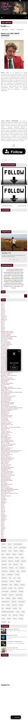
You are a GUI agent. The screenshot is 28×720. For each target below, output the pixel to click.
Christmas (21, 554)
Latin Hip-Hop (4, 581)
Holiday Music (10, 574)
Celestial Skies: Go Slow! (5, 460)
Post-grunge (4, 594)
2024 (3, 497)
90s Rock (9, 544)
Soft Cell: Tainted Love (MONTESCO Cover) (9, 493)
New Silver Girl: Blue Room (12, 647)
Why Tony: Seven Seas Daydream (7, 403)
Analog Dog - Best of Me (5, 356)
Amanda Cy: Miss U (4, 433)
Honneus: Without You (5, 394)
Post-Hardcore (13, 591)
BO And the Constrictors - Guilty (7, 424)
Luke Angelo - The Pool (5, 345)
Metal (11, 584)
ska (8, 621)
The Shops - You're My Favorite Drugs (8, 444)
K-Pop (19, 577)
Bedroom (8, 554)
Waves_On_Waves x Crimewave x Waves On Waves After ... (12, 407)
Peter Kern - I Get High (5, 442)
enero (3, 313)
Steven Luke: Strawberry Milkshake (7, 402)
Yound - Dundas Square (5, 361)
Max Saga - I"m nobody (5, 453)
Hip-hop (3, 574)
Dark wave (24, 561)
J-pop (10, 577)
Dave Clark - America (5, 420)
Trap (20, 608)
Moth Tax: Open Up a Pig (5, 435)
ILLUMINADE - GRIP (4, 470)
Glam (18, 571)
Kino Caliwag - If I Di (6, 253)
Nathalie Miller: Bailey (5, 405)
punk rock (4, 621)
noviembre (4, 317)
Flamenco (11, 567)
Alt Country (4, 547)
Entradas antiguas (21, 205)
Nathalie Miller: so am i (5, 413)
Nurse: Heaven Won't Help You (7, 415)
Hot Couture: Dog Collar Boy (6, 397)
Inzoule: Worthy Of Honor (6, 492)
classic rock (4, 615)
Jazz (14, 577)
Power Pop (11, 594)
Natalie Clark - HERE (5, 348)
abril (2, 309)
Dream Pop (16, 564)
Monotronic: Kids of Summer (6, 459)
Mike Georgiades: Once (5, 401)
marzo (3, 310)
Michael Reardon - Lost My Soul (7, 387)
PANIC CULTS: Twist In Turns (6, 473)
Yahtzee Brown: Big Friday (6, 495)
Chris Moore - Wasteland (5, 374)
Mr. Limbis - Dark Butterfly (6, 343)
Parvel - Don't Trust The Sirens (6, 339)
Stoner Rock (8, 608)
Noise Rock (4, 588)
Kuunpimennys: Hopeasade (6, 410)
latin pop (15, 618)
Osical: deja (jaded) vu (5, 380)
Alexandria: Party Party (5, 466)
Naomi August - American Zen (13, 629)
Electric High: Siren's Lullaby (6, 416)
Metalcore (16, 584)
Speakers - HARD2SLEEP (5, 449)
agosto (3, 304)
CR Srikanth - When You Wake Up (7, 332)
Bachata (21, 550)
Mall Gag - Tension (4, 368)
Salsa (3, 605)
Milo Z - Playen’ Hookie (5, 341)
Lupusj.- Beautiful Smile (5, 393)
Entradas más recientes (7, 205)
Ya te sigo (24, 717)
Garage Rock (12, 571)
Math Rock (18, 581)
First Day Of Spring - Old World (7, 365)
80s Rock (3, 544)
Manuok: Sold (3, 481)
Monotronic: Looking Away (6, 457)
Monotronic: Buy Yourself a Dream (7, 458)
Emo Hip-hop (4, 567)
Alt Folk (10, 547)
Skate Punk (14, 605)
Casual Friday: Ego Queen (6, 398)
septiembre (4, 319)
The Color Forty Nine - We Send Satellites (9, 336)
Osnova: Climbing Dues (5, 438)
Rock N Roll (14, 601)
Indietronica (4, 577)
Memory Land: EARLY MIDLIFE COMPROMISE (9, 489)
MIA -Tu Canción (4, 370)
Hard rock (23, 571)
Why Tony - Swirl (4, 340)
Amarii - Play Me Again (5, 428)
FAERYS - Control (4, 346)
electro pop (15, 615)
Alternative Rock (5, 29)
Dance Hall (4, 561)
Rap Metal (8, 598)
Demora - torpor (4, 425)
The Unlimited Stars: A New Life (7, 440)
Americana (4, 550)
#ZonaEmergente (18, 283)
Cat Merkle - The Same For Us (6, 432)
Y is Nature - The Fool (5, 350)
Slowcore (21, 605)
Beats (3, 554)
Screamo (8, 605)
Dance (22, 557)
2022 (2, 525)
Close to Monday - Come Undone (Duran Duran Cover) (11, 450)
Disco (10, 564)
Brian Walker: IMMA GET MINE (6, 480)
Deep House (4, 564)
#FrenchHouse (15, 284)
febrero (3, 311)
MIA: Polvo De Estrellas (5, 384)
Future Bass (22, 567)
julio (2, 305)
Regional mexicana (5, 601)
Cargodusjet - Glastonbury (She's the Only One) (10, 451)
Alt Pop (15, 547)
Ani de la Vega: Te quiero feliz (6, 454)
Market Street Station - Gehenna (7, 331)
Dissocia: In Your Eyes (5, 486)
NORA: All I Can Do (4, 463)
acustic (17, 611)
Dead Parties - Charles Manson (7, 337)
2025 (3, 314)
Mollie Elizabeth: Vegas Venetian (7, 490)
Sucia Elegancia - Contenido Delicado (14, 641)
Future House (4, 571)
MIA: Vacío (3, 385)
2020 (2, 534)
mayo (3, 308)
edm (10, 615)
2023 (3, 514)
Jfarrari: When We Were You (6, 400)
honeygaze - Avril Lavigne (6, 423)
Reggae (14, 598)
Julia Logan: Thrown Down (6, 464)
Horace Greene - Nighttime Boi (6, 353)
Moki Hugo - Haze (4, 371)
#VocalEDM (21, 284)
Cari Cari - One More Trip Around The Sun (9, 406)
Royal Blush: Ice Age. (5, 411)
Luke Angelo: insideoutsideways (7, 383)
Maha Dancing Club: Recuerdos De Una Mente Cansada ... (12, 392)
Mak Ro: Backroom (4, 414)
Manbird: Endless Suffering (6, 437)
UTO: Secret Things (4, 419)
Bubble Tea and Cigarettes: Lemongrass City (9, 409)
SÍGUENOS (14, 367)
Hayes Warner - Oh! (4, 446)
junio (3, 306)
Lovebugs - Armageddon (5, 335)
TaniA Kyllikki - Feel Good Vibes (7, 471)
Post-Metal (21, 591)
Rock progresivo (22, 601)
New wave (22, 584)
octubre (3, 318)
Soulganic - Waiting (4, 389)
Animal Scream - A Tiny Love (6, 422)
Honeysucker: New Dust (5, 477)
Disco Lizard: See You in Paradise (7, 467)
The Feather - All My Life (5, 431)
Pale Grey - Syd (4, 429)
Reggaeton (20, 598)
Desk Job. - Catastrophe (5, 354)
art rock (22, 611)
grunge (3, 618)
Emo (21, 564)
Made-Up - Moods (4, 376)
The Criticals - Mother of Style (6, 344)
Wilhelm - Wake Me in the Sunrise (7, 441)
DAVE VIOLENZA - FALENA (6, 468)
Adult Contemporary (18, 544)
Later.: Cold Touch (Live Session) (7, 472)
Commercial (10, 557)
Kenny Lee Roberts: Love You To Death (8, 396)
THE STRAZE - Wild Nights (6, 333)
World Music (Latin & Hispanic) (8, 611)
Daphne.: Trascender (5, 462)
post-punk (21, 618)
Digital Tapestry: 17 (4, 485)
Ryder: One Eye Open (5, 455)
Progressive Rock (19, 594)
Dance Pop (11, 561)
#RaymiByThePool (7, 284)
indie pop (9, 618)
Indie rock (12, 29)
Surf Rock (15, 608)
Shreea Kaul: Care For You (6, 476)
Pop (15, 588)
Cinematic (4, 557)
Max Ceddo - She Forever (12, 635)
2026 (3, 302)
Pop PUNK (21, 588)
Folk (16, 567)
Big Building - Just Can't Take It (7, 447)
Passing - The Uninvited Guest (6, 378)
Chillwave (14, 554)
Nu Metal (10, 588)
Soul (3, 608)
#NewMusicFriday (8, 286)
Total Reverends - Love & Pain (6, 390)
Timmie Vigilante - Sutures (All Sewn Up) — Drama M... (11, 388)
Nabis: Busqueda (4, 436)
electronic (21, 615)
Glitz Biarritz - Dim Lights (5, 357)
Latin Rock (12, 581)
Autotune (16, 550)
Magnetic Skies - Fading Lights (7, 372)
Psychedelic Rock (20, 29)
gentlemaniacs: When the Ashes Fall (8, 379)
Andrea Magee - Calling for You (7, 359)
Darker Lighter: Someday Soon (7, 484)
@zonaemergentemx (10, 269)
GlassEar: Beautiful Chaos (6, 479)
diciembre (3, 315)
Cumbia (17, 557)
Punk (3, 598)
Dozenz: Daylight (4, 482)
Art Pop (10, 550)
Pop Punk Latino (5, 591)
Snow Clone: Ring (4, 418)
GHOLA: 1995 (3, 494)
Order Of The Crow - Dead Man (6, 445)
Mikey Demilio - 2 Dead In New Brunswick (9, 375)
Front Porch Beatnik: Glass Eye (7, 488)
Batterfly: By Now (4, 381)
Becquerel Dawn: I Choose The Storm (8, 475)
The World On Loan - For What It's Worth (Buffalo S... (11, 427)
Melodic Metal (4, 584)
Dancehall (17, 561)
